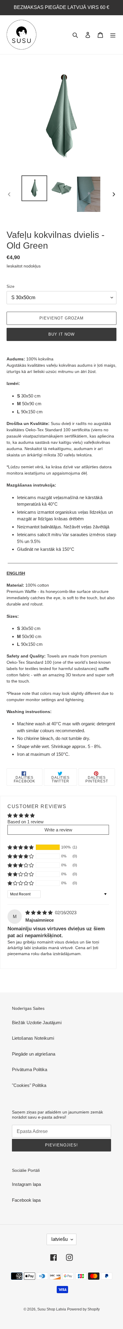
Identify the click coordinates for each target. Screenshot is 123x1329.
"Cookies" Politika (29, 1085)
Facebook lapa (26, 1200)
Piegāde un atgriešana (33, 1053)
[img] (39, 912)
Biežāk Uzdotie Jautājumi (36, 1022)
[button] (20, 847)
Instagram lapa (26, 1184)
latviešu (59, 1239)
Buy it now (61, 334)
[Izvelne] (113, 34)
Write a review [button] (58, 829)
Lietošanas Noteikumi (33, 1038)
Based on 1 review (25, 821)
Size (10, 286)
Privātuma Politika (29, 1069)
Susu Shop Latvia (51, 1309)
